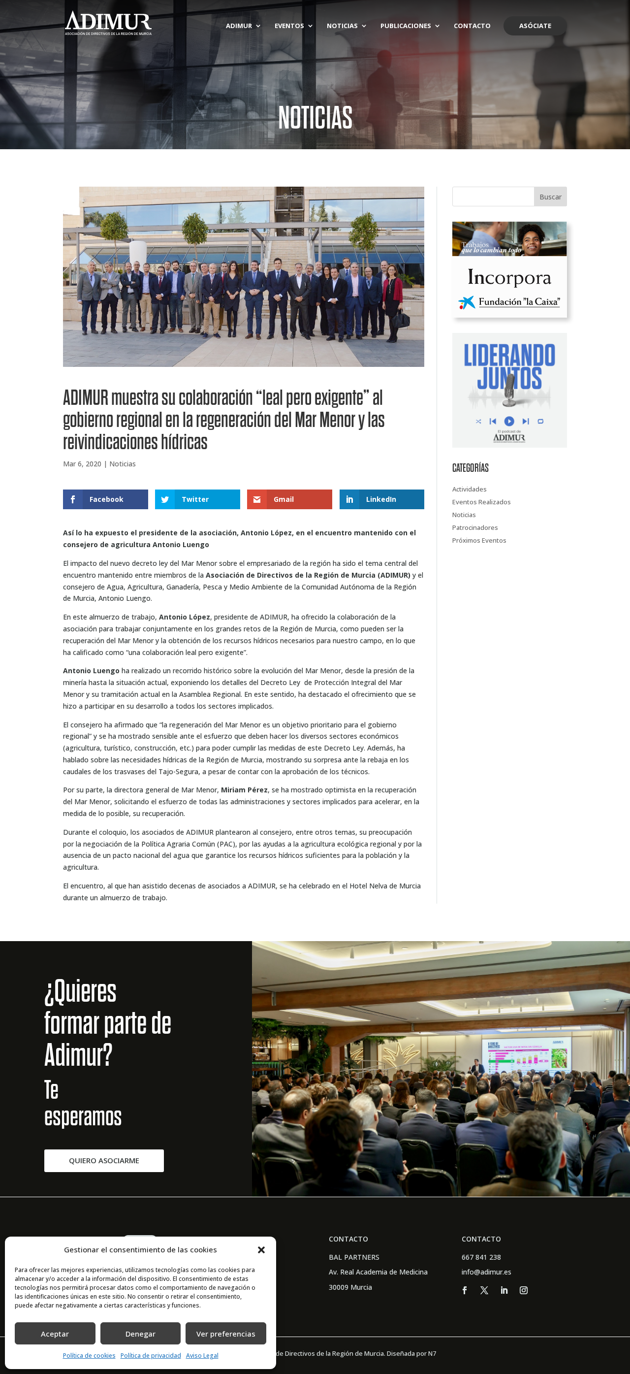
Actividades (469, 489)
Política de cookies (89, 1355)
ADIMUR (239, 26)
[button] (261, 1250)
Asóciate (535, 25)
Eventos (289, 26)
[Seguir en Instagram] (524, 1290)
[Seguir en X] (484, 1290)
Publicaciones (405, 26)
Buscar (550, 196)
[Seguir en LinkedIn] (504, 1290)
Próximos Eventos (479, 540)
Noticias (342, 26)
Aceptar (55, 1334)
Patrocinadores (475, 527)
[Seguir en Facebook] (464, 1290)
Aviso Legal (202, 1355)
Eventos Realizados (481, 501)
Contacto (472, 26)
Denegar (141, 1334)
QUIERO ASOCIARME (104, 1160)
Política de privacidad (151, 1355)
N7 (432, 1353)
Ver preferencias (225, 1334)
